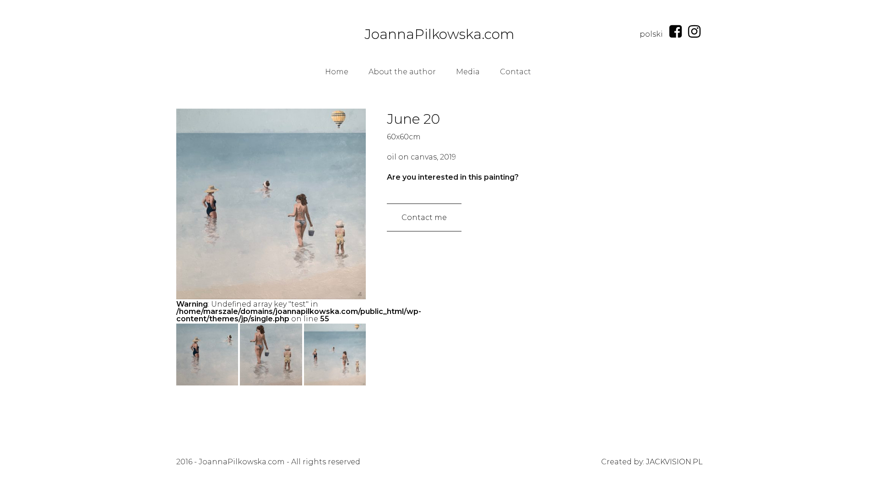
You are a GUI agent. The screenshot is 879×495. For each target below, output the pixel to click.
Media (468, 71)
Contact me (424, 217)
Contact (515, 71)
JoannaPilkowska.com (439, 34)
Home (336, 71)
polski (651, 34)
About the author (402, 71)
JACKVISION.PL (674, 461)
